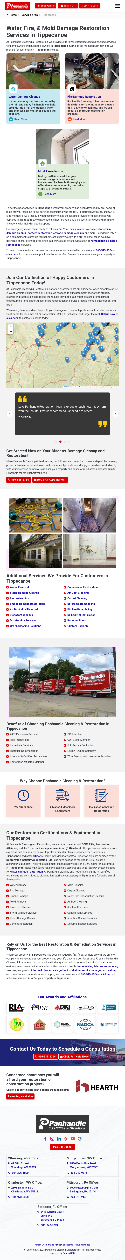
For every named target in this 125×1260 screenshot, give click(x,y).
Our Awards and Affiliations (62, 997)
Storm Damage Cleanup (24, 592)
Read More (18, 120)
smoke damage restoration (99, 970)
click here (12, 254)
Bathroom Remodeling (81, 603)
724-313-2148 (78, 1197)
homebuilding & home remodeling (97, 966)
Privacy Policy (82, 1244)
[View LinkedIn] (59, 1138)
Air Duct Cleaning (78, 592)
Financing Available (46, 6)
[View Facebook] (45, 1138)
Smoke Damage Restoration (27, 603)
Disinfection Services (23, 620)
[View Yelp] (66, 1138)
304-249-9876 (78, 1172)
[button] (83, 354)
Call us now (108, 314)
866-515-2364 (90, 6)
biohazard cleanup (41, 970)
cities (36, 856)
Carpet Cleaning (77, 598)
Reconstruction (19, 598)
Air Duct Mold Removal (24, 609)
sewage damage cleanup (68, 233)
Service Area (29, 14)
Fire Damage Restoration (84, 96)
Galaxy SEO (69, 1253)
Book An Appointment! (51, 479)
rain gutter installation (67, 970)
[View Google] (79, 1138)
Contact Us (67, 1244)
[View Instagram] (52, 1138)
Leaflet (67, 387)
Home (13, 14)
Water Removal (19, 587)
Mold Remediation (50, 171)
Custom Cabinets (78, 626)
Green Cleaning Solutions (25, 626)
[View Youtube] (73, 1138)
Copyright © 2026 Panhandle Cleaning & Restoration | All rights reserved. (64, 1249)
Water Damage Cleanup (24, 96)
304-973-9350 (20, 1197)
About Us (40, 1244)
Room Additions (77, 620)
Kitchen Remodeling (79, 609)
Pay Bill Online (62, 1146)
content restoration (40, 233)
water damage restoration (26, 871)
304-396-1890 (20, 1172)
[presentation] (9, 413)
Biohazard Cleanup (21, 614)
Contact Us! (69, 6)
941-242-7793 (49, 1225)
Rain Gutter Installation (81, 614)
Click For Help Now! (75, 1056)
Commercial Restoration (82, 587)
